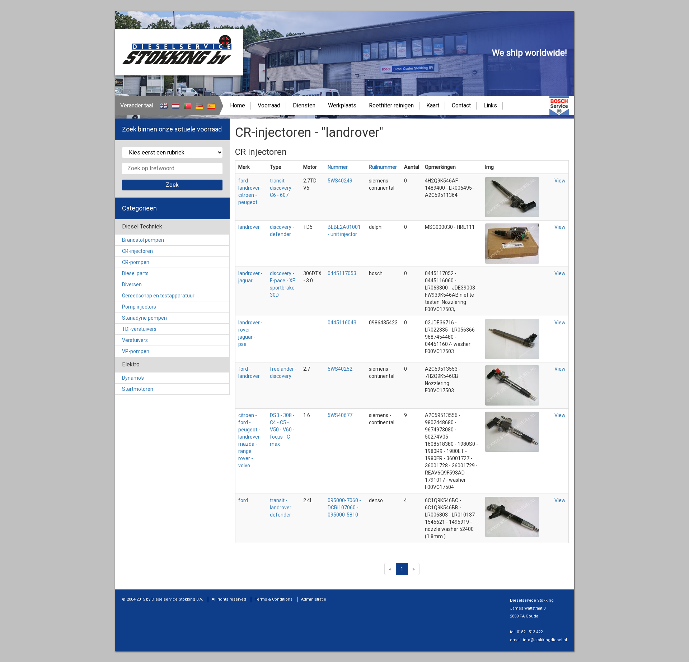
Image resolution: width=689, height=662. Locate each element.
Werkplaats (342, 105)
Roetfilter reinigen (391, 105)
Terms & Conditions (273, 599)
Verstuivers (135, 340)
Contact (461, 105)
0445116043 (342, 322)
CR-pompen (135, 262)
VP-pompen (135, 351)
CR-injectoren (137, 251)
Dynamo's (133, 378)
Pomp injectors (139, 307)
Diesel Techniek (142, 226)
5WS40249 (340, 181)
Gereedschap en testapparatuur (158, 295)
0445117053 (342, 273)
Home (237, 105)
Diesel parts (135, 273)
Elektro (131, 364)
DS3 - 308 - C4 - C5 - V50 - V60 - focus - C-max (282, 429)
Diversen (132, 284)
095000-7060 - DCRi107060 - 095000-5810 (344, 507)
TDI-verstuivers (139, 329)
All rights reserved (229, 599)
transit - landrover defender (280, 507)
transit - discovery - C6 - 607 (282, 188)
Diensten (304, 105)
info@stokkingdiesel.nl (545, 640)
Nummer (338, 167)
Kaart (432, 105)
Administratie (313, 599)
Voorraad (269, 105)
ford (243, 500)
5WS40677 (340, 415)
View (560, 181)
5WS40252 (340, 369)
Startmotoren (137, 389)
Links (490, 105)
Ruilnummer (383, 167)
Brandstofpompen (143, 240)
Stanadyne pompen (144, 318)
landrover (249, 227)
